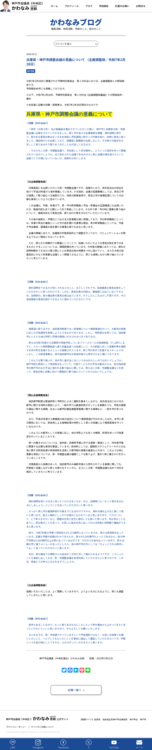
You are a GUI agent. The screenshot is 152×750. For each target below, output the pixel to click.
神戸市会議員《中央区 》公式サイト (37, 718)
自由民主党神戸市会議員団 (114, 719)
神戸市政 (30, 71)
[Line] (88, 670)
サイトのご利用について (42, 726)
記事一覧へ (74, 690)
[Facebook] (70, 670)
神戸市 (143, 719)
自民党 (97, 719)
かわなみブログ (76, 22)
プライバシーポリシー (16, 726)
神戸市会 (133, 719)
